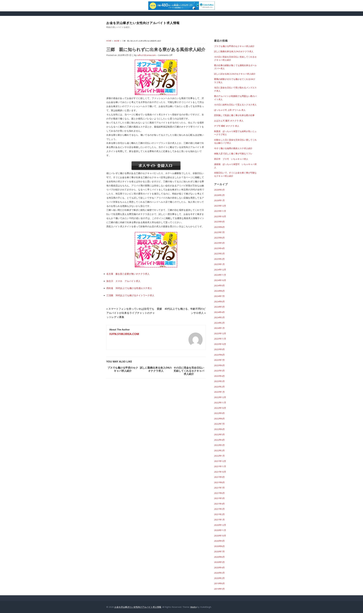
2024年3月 (219, 317)
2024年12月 (220, 269)
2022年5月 (219, 434)
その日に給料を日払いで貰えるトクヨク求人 (235, 104)
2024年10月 (220, 280)
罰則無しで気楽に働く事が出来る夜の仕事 (234, 115)
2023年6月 (219, 365)
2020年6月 (219, 556)
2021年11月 (220, 466)
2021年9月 (219, 477)
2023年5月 (219, 370)
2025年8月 (219, 227)
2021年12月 (220, 461)
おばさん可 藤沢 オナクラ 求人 (228, 120)
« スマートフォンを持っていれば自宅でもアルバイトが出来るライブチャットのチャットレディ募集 (130, 313)
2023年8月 (219, 354)
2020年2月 (219, 578)
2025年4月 (219, 248)
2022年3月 (219, 445)
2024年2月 (219, 322)
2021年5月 (219, 498)
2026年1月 (219, 200)
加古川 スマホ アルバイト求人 (123, 281)
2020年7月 (219, 551)
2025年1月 (219, 264)
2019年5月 (219, 588)
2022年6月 (219, 429)
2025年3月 (219, 253)
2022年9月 (219, 413)
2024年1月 (219, 328)
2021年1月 (219, 519)
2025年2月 (219, 258)
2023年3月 (219, 381)
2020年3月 (219, 572)
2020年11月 (220, 530)
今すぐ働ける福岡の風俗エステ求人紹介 (233, 148)
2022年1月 (219, 455)
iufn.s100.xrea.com (124, 334)
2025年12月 (220, 205)
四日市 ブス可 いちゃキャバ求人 (231, 158)
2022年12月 (220, 397)
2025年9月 (219, 221)
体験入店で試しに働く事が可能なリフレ (233, 153)
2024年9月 (219, 285)
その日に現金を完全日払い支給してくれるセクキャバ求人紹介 (189, 370)
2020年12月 (220, 524)
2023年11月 (220, 338)
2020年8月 (219, 546)
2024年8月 (219, 290)
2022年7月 (219, 423)
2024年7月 (219, 296)
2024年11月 (220, 274)
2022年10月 (220, 407)
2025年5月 (219, 242)
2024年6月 (219, 301)
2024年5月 (219, 306)
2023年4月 (219, 376)
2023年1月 (219, 391)
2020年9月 (219, 540)
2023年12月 (220, 333)
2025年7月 (219, 232)
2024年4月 (219, 312)
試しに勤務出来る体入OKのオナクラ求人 (156, 369)
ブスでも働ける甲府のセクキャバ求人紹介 (122, 369)
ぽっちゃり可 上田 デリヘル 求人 (230, 110)
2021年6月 (219, 493)
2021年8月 (219, 482)
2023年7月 (219, 359)
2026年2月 (219, 195)
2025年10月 (220, 216)
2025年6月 (219, 237)
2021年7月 (219, 487)
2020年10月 (220, 535)
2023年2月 (219, 386)
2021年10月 (220, 471)
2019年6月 (219, 583)
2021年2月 (219, 514)
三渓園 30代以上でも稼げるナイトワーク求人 (130, 295)
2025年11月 (220, 211)
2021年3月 (219, 508)
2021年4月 (219, 503)
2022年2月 (219, 450)
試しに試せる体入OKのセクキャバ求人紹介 (235, 73)
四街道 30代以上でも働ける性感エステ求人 (129, 288)
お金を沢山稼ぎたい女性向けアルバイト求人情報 (143, 23)
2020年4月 (219, 567)
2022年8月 (219, 418)
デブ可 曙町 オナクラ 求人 (226, 125)
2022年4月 (219, 439)
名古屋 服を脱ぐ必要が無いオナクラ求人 (127, 273)
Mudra (193, 606)
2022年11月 (220, 402)
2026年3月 (219, 189)
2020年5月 (219, 562)
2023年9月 (219, 349)
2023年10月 (220, 344)
